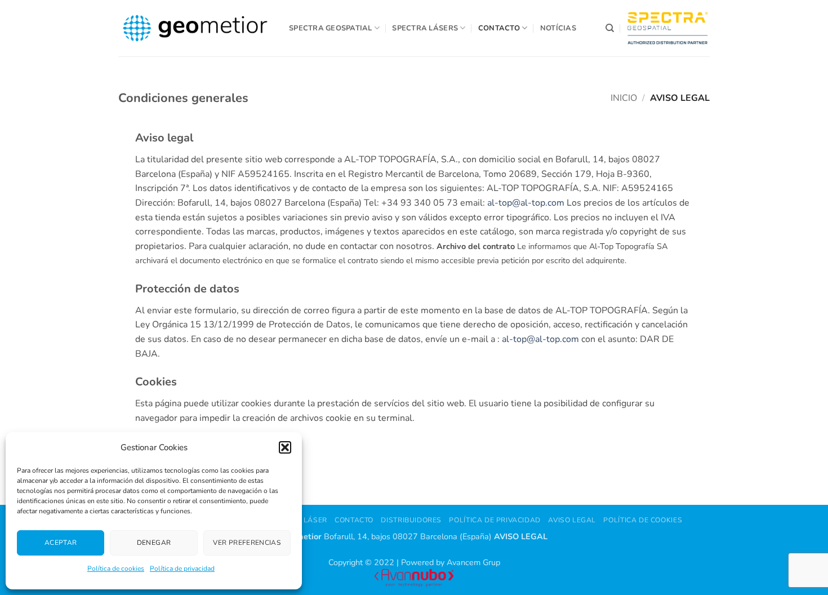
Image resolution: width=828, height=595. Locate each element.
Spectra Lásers (425, 28)
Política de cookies (115, 568)
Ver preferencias (247, 542)
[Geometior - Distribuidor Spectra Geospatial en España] (195, 28)
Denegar (154, 542)
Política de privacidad (182, 568)
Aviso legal (572, 520)
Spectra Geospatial (330, 28)
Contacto (499, 28)
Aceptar (60, 542)
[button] (285, 447)
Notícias (558, 28)
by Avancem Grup (468, 562)
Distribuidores (411, 520)
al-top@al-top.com (527, 203)
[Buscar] (610, 28)
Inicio (624, 98)
